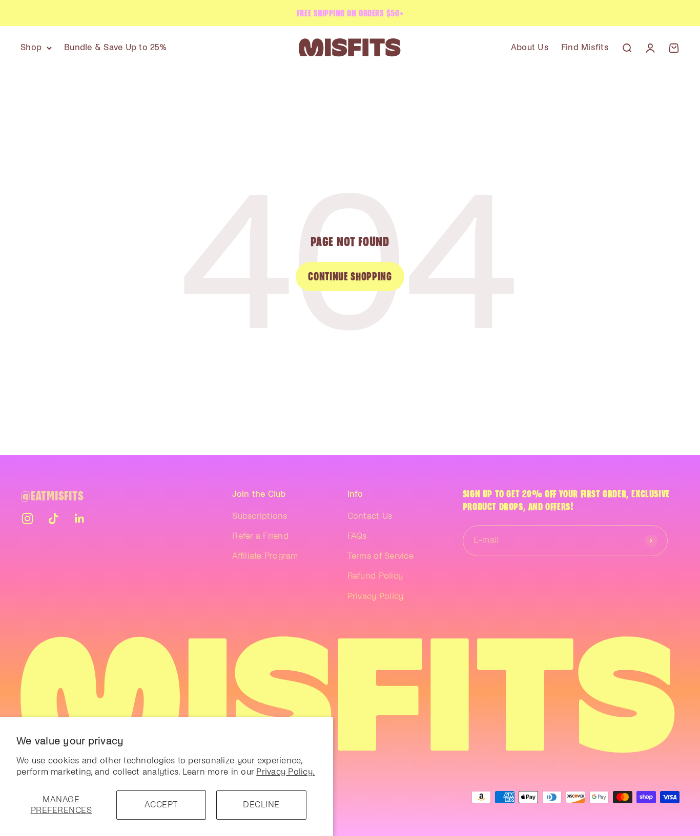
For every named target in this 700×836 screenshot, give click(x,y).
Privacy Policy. (285, 772)
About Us (530, 47)
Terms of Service (380, 556)
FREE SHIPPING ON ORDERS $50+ (350, 13)
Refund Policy (375, 576)
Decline (261, 804)
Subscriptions (259, 516)
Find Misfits (585, 47)
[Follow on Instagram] (27, 518)
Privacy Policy (375, 596)
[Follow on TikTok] (53, 518)
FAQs (357, 536)
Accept (161, 804)
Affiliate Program (265, 556)
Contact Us (370, 516)
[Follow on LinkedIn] (80, 518)
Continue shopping (350, 276)
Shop (31, 47)
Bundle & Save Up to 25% (115, 47)
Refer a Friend (260, 536)
